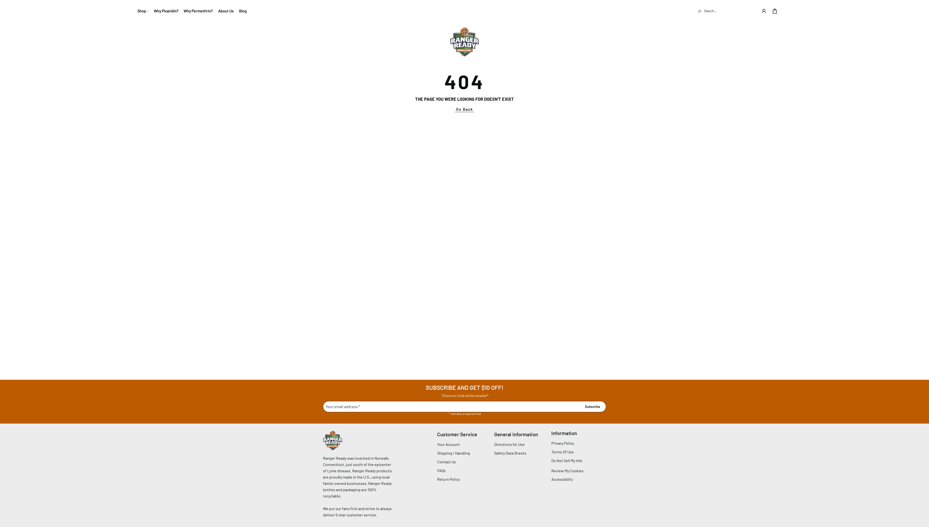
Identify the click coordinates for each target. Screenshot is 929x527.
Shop (141, 10)
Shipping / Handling (453, 453)
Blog (243, 10)
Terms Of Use (562, 452)
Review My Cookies (567, 471)
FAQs (441, 470)
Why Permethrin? (198, 10)
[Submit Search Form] (700, 11)
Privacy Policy (562, 443)
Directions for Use (509, 444)
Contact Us (446, 461)
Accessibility (562, 479)
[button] (764, 11)
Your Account (448, 444)
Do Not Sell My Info (566, 460)
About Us (226, 10)
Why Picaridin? (166, 10)
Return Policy (448, 479)
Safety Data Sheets (510, 453)
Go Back (464, 109)
